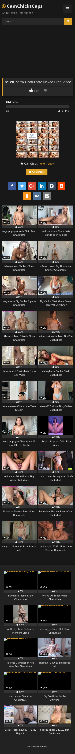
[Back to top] (64, 743)
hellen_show (47, 163)
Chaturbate (38, 171)
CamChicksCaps (24, 6)
